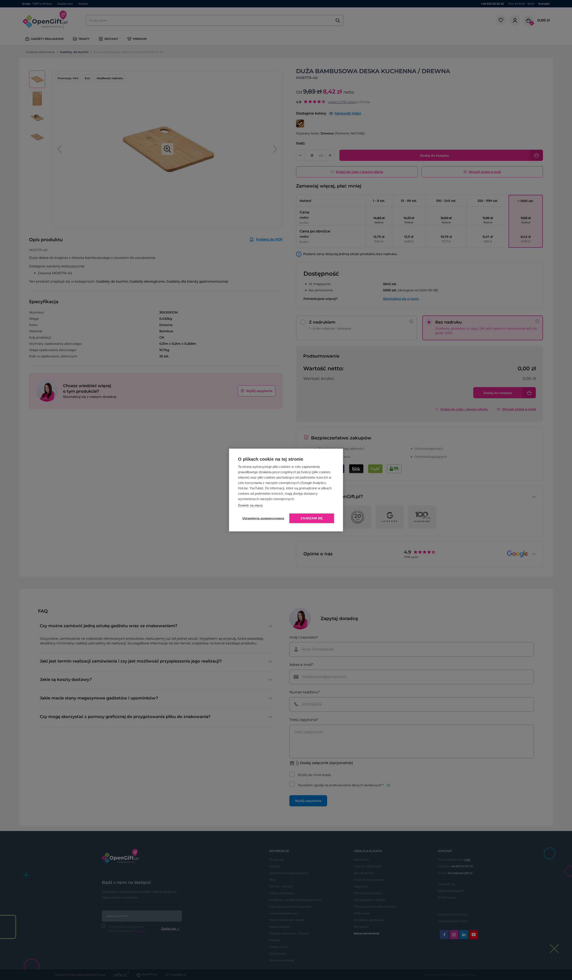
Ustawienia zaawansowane (262, 518)
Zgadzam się (312, 518)
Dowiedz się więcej (250, 505)
